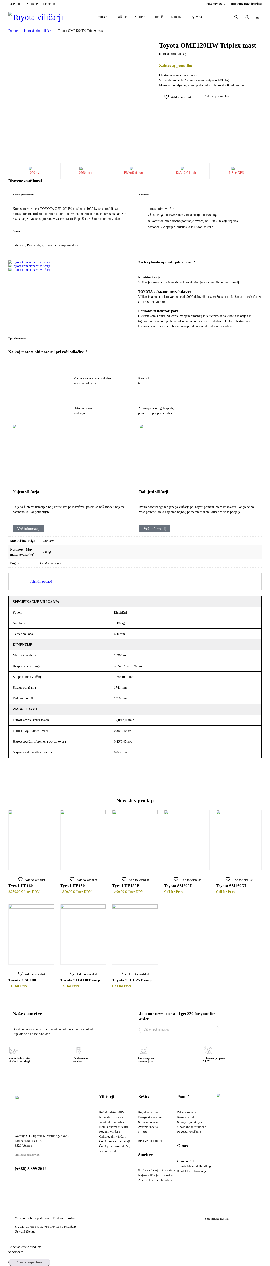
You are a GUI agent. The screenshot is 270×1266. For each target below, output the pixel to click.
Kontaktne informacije (192, 1171)
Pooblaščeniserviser (80, 1059)
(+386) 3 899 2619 (30, 1168)
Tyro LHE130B (125, 886)
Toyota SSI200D (178, 886)
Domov (13, 30)
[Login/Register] (247, 17)
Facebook (15, 3)
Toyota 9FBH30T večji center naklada (83, 980)
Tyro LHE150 (72, 886)
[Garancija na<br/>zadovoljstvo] (143, 1050)
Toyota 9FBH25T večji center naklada (135, 980)
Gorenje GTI (185, 1161)
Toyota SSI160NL (231, 886)
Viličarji (106, 1096)
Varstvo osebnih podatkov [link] (34, 1218)
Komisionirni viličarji (38, 30)
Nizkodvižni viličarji (112, 1117)
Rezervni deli (186, 1117)
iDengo (31, 1231)
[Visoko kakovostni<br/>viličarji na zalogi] (13, 1050)
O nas (182, 1145)
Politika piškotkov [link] (65, 1218)
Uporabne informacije (191, 1126)
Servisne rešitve (148, 1122)
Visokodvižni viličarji (113, 1122)
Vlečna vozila (108, 1151)
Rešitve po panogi (150, 1140)
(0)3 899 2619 (215, 3)
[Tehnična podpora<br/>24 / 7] (208, 1050)
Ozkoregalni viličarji (112, 1136)
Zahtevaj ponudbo (216, 96)
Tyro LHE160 (20, 886)
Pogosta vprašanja (189, 1131)
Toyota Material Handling (194, 1166)
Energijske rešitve (150, 1117)
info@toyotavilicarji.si (246, 3)
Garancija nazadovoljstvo (146, 1059)
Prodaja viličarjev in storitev (156, 1170)
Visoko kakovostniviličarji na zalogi (19, 1059)
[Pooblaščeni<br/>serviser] (78, 1050)
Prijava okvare (186, 1112)
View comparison (29, 1262)
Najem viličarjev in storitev (156, 1175)
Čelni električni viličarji (114, 1141)
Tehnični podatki (41, 581)
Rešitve (144, 1096)
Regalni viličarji (109, 1131)
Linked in (49, 3)
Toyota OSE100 (22, 980)
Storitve (145, 1154)
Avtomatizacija (148, 1126)
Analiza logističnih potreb (155, 1180)
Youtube (32, 3)
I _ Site (142, 1131)
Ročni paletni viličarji (113, 1112)
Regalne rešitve (148, 1112)
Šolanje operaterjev (189, 1122)
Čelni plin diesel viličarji (115, 1146)
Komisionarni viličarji (113, 1126)
